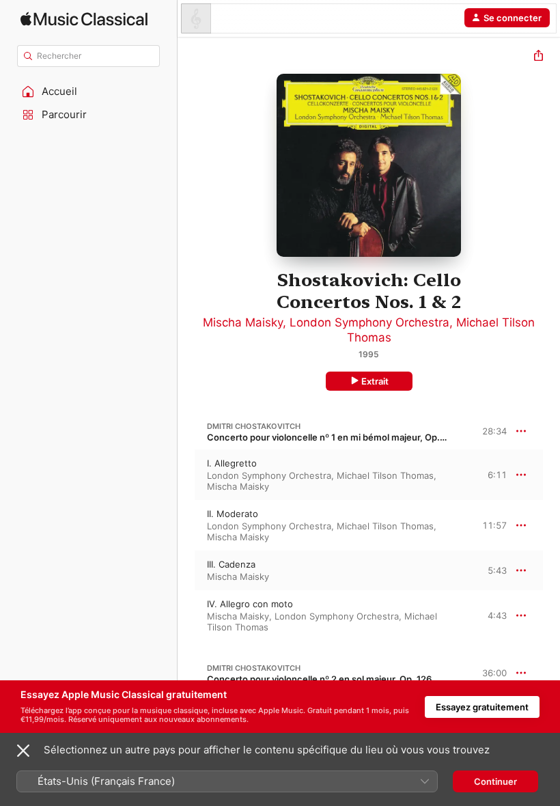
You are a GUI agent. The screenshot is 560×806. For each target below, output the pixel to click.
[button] (89, 91)
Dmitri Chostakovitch (253, 426)
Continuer (495, 781)
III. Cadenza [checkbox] (231, 564)
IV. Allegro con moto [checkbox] (250, 603)
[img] (84, 19)
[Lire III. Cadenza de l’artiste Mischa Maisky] (186, 570)
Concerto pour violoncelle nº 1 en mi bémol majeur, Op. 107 (332, 437)
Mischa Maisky (243, 322)
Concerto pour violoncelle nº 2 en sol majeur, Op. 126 (319, 678)
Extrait (375, 381)
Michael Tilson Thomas (385, 475)
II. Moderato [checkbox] (232, 513)
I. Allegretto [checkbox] (232, 463)
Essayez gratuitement (482, 706)
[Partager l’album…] (538, 57)
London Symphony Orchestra (369, 322)
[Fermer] (23, 751)
